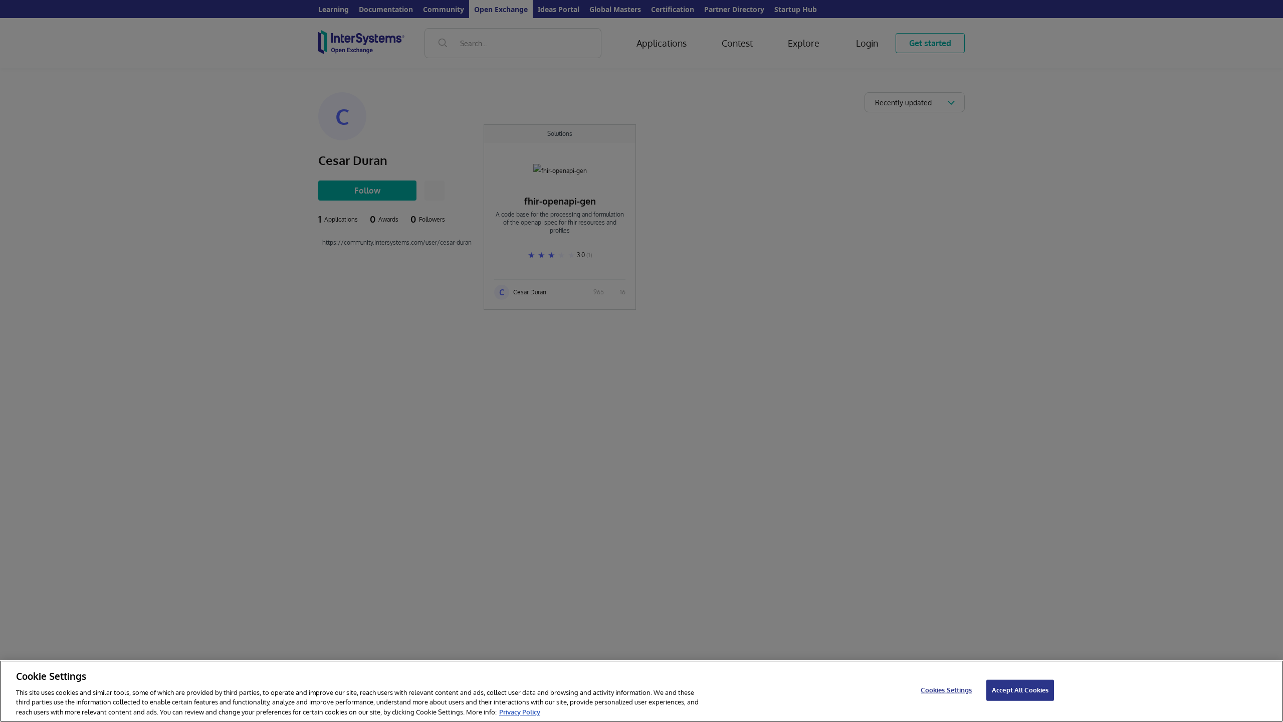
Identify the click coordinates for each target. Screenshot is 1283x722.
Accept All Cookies (1020, 690)
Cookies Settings (946, 690)
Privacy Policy (519, 711)
